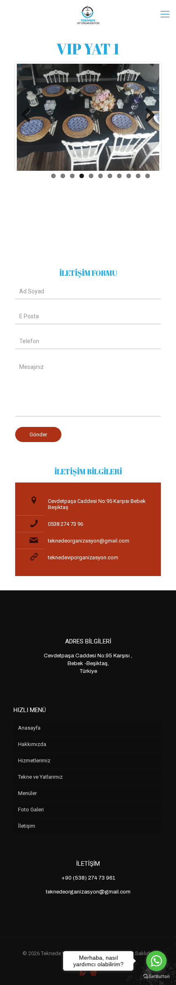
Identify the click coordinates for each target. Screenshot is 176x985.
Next (147, 115)
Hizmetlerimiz (34, 760)
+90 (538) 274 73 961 (88, 878)
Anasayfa (29, 728)
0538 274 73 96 (65, 524)
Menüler (27, 793)
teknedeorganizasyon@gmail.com (88, 541)
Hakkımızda (32, 744)
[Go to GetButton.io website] (156, 976)
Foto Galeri (31, 809)
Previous (29, 115)
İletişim (26, 826)
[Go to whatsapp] (156, 961)
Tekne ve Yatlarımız (40, 777)
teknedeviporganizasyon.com (83, 557)
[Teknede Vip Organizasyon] (88, 14)
